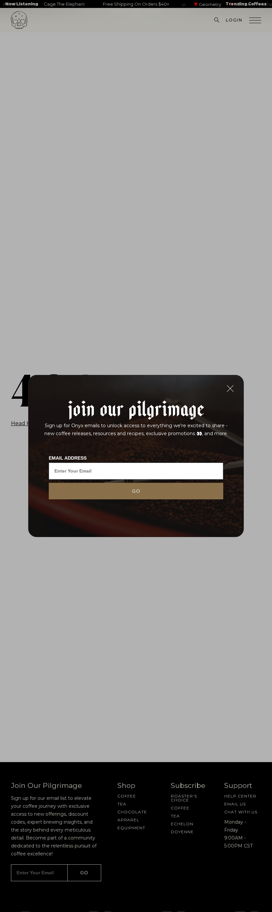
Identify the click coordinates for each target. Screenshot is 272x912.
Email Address (68, 458)
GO (136, 491)
